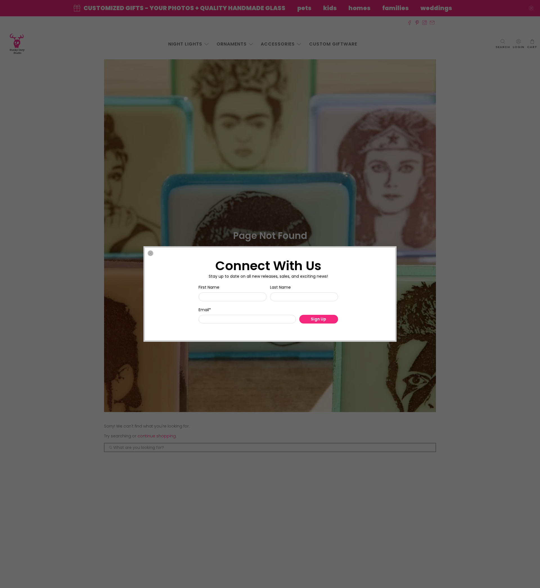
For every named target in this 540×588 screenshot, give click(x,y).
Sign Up (318, 319)
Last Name (280, 287)
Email (205, 310)
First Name (209, 287)
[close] (150, 253)
